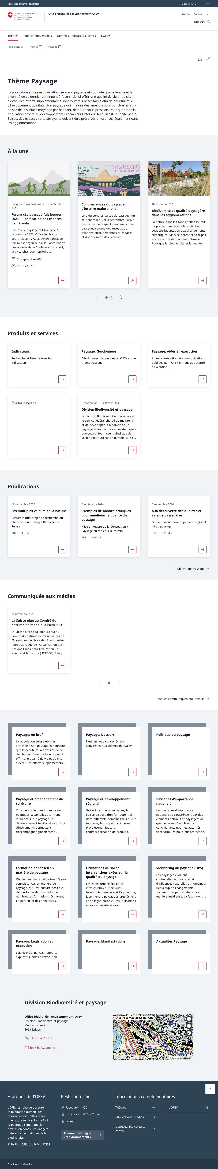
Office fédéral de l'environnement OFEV (73, 13)
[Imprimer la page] (200, 59)
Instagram (73, 1114)
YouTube (93, 1114)
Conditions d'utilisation (20, 1164)
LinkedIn (71, 1121)
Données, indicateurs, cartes (130, 1129)
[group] (39, 224)
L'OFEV (173, 1107)
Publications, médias (129, 1117)
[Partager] (208, 59)
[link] (39, 751)
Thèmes (120, 1107)
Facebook (72, 1107)
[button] (13, 36)
